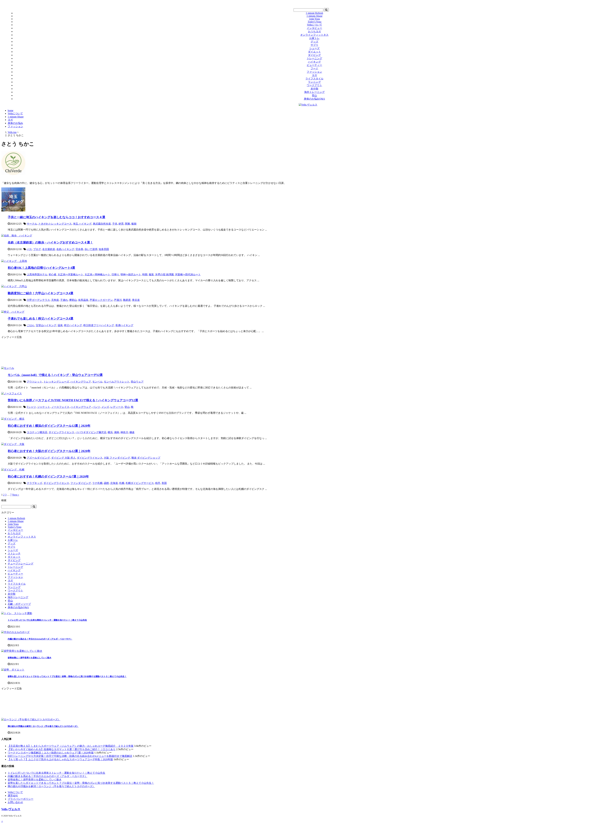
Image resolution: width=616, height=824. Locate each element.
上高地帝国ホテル (37, 274)
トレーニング (314, 58)
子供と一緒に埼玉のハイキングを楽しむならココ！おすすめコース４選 (56, 217)
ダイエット (314, 51)
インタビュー (314, 28)
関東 (127, 223)
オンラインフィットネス (314, 34)
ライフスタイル (314, 78)
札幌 (121, 483)
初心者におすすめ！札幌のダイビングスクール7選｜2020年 (48, 476)
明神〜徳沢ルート (130, 274)
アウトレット (34, 381)
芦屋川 (118, 300)
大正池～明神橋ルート (97, 274)
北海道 (114, 483)
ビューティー (314, 65)
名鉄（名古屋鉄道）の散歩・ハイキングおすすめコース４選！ (50, 242)
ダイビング (314, 55)
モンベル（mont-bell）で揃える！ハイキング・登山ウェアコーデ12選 (55, 375)
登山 (314, 95)
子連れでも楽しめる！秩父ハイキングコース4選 (40, 318)
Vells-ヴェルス (10, 809)
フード (314, 68)
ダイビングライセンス (61, 432)
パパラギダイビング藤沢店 (91, 432)
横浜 (110, 432)
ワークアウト (314, 85)
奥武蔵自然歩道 (102, 223)
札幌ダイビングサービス (140, 483)
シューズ (314, 48)
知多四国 (104, 249)
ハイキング (314, 61)
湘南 (116, 432)
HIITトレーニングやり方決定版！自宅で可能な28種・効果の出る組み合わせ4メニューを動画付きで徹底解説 (70, 756)
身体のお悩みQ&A (314, 98)
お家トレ (314, 38)
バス (29, 249)
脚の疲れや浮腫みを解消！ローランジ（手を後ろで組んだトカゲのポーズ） (43, 726)
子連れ (64, 300)
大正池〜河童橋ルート (70, 274)
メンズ (105, 407)
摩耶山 (73, 300)
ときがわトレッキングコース (55, 223)
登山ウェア (137, 381)
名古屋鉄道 (48, 249)
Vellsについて (314, 24)
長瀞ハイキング (124, 325)
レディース (116, 407)
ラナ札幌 (97, 483)
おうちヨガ (314, 31)
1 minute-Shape (314, 16)
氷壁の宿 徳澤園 (164, 274)
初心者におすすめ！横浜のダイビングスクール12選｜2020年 (49, 425)
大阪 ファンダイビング (117, 457)
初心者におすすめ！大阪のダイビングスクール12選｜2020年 (49, 451)
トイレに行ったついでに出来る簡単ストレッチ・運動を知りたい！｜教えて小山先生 (47, 620)
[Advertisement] (97, 353)
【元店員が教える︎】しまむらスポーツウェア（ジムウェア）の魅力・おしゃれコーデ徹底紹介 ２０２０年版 (70, 746)
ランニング (314, 82)
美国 (164, 483)
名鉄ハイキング (65, 249)
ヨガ (314, 75)
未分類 (314, 88)
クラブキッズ (34, 483)
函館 (106, 483)
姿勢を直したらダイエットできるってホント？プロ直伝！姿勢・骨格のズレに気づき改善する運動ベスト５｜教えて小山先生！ (67, 676)
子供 (114, 223)
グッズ (314, 41)
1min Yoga (314, 18)
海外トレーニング (314, 92)
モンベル (97, 381)
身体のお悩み (15, 123)
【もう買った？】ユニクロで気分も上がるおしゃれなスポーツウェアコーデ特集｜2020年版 (60, 759)
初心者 (52, 274)
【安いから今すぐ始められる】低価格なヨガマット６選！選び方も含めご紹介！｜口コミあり (62, 749)
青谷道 (136, 300)
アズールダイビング (38, 457)
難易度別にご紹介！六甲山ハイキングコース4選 (40, 293)
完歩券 (79, 249)
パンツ (96, 407)
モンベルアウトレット (116, 381)
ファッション (314, 71)
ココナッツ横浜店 (37, 432)
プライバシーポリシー (20, 799)
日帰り (115, 274)
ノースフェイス (60, 407)
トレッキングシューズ (56, 381)
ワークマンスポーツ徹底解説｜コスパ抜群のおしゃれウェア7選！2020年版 (51, 752)
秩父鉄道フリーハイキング (98, 325)
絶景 (121, 223)
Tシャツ (31, 407)
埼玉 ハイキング (82, 223)
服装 (151, 274)
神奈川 (124, 432)
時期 (144, 274)
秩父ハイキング (73, 325)
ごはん (30, 325)
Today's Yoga (314, 21)
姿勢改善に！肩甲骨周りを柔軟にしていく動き (29, 657)
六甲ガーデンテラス (38, 300)
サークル (32, 223)
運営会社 (13, 795)
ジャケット (43, 407)
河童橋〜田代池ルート (188, 274)
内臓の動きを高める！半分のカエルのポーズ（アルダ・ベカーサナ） (40, 639)
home (10, 110)
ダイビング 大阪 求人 (63, 457)
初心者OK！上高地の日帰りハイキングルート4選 (41, 267)
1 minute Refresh (314, 13)
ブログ (37, 249)
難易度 (127, 300)
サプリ (314, 45)
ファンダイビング (80, 483)
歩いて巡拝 (91, 249)
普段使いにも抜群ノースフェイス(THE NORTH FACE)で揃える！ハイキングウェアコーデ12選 (73, 400)
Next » (15, 494)
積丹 (157, 483)
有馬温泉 (83, 300)
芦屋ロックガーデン (101, 300)
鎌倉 (132, 432)
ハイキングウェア (80, 381)
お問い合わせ (15, 802)
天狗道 (55, 300)
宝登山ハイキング (46, 325)
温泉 (60, 325)
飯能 (134, 223)
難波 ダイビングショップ (145, 457)
